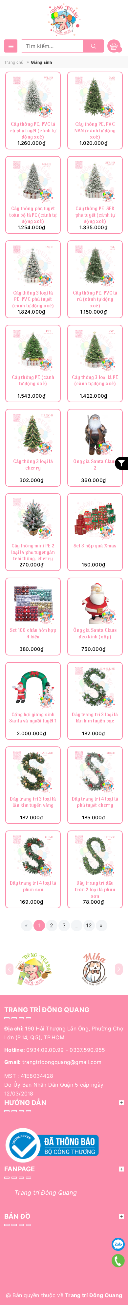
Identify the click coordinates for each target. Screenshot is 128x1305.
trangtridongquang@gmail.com (62, 1062)
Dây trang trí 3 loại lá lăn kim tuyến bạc (95, 718)
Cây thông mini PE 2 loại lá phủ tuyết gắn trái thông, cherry (33, 553)
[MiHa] (94, 969)
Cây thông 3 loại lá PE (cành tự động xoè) (95, 381)
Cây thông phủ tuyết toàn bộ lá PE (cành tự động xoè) (32, 215)
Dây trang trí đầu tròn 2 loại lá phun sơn (95, 890)
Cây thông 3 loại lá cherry (33, 465)
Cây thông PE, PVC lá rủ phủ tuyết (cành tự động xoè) (33, 131)
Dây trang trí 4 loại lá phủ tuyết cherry (95, 803)
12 (89, 925)
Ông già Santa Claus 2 (95, 465)
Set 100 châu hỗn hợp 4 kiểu (33, 634)
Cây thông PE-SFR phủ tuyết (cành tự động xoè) (95, 215)
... (77, 925)
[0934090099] (118, 1260)
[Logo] (64, 19)
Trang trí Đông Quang (45, 1192)
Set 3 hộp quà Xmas (95, 546)
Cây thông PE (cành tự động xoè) (33, 381)
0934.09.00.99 (45, 1050)
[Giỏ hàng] (113, 45)
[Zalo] (118, 1244)
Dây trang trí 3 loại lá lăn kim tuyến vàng (33, 803)
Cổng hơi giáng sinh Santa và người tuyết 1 (32, 718)
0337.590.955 (87, 1050)
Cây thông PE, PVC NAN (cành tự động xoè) (95, 131)
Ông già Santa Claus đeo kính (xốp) (95, 634)
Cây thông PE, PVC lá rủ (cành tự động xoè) (95, 300)
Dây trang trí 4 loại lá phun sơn (33, 887)
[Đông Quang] (33, 969)
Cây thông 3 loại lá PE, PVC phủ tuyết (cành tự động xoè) (33, 300)
